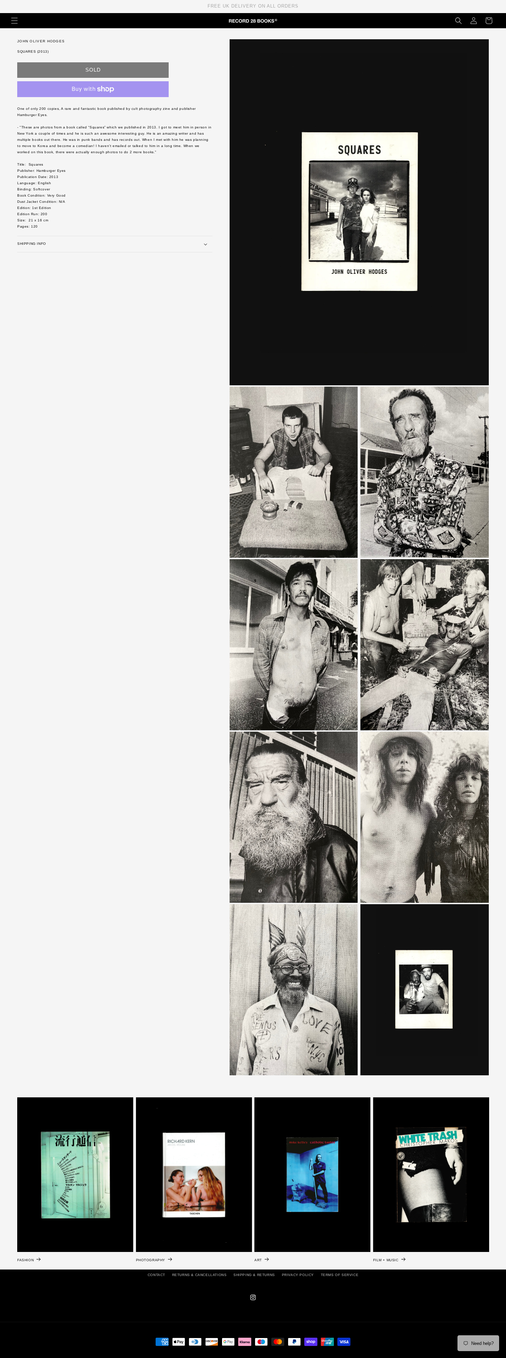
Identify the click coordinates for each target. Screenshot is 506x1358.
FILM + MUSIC (386, 1260)
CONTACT (156, 1275)
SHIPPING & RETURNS (254, 1275)
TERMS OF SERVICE (340, 1275)
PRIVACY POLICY (298, 1275)
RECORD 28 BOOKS (261, 1354)
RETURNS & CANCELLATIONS (199, 1275)
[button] (14, 20)
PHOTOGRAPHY (151, 1260)
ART (258, 1260)
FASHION (25, 1260)
